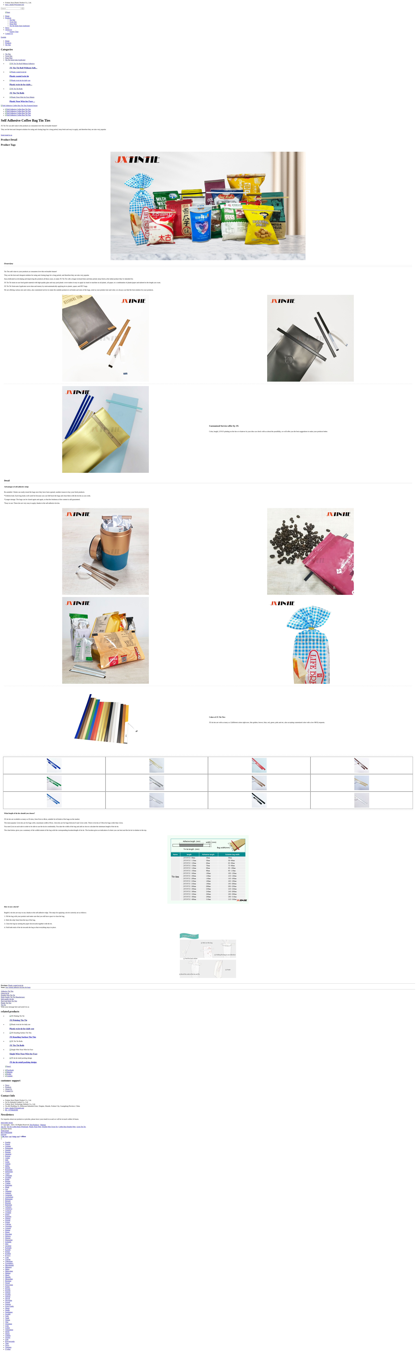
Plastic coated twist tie (19, 76)
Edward (3, 1134)
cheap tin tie (5, 993)
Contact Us (9, 33)
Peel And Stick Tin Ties (9, 1001)
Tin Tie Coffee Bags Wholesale (17, 1127)
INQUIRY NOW (7, 1123)
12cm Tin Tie (81, 1127)
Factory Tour (14, 32)
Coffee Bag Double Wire (67, 1127)
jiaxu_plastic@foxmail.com (14, 5)
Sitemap (43, 1125)
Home (7, 16)
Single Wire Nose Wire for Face (23, 1054)
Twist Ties (13, 22)
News (7, 28)
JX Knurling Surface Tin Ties (23, 1037)
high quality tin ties (7, 999)
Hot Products (34, 1125)
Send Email (5, 1131)
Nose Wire (13, 24)
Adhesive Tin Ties (7, 991)
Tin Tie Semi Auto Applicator (20, 26)
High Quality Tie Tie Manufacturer (13, 997)
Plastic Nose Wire (35, 1127)
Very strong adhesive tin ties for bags (17, 987)
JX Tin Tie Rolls (17, 93)
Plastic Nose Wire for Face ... (22, 101)
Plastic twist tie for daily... (21, 84)
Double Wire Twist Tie (50, 1127)
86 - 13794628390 (11, 1110)
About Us (8, 30)
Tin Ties (12, 20)
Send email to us (6, 135)
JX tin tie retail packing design (23, 1062)
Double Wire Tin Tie (8, 995)
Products (8, 18)
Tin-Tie (3, 1005)
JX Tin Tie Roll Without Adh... (23, 68)
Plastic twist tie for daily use (22, 1029)
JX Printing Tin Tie (18, 1020)
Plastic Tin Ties (6, 1003)
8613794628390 (6, 1132)
